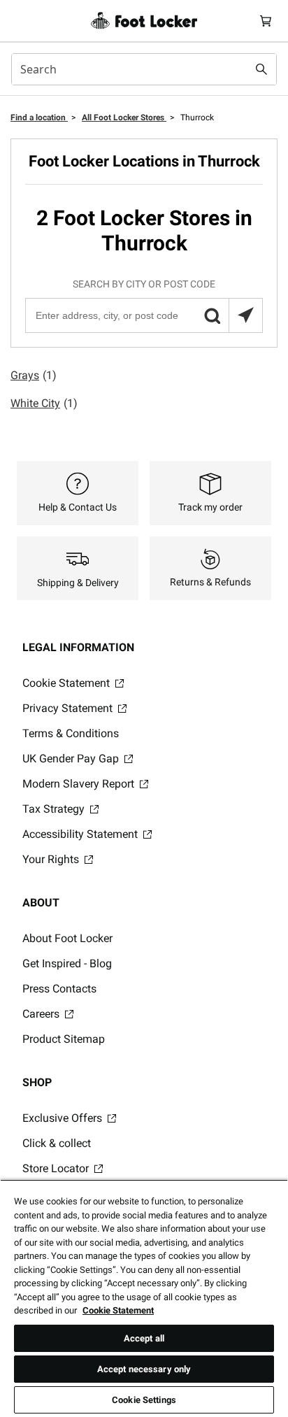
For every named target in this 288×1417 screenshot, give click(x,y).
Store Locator (57, 1168)
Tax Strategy (54, 809)
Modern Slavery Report (79, 783)
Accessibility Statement (81, 834)
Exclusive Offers (63, 1118)
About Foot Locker (67, 938)
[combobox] (144, 69)
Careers (42, 1013)
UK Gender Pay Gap (72, 758)
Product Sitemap (63, 1039)
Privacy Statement (68, 708)
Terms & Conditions (70, 733)
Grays (33, 375)
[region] (144, 1298)
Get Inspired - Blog (67, 963)
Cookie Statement (67, 683)
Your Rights (52, 859)
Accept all (144, 1338)
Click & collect (56, 1143)
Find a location (39, 117)
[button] (212, 315)
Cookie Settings (144, 1400)
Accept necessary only (144, 1369)
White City (44, 403)
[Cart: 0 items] (265, 20)
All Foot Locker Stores (124, 117)
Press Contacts (59, 988)
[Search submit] (261, 69)
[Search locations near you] (245, 315)
